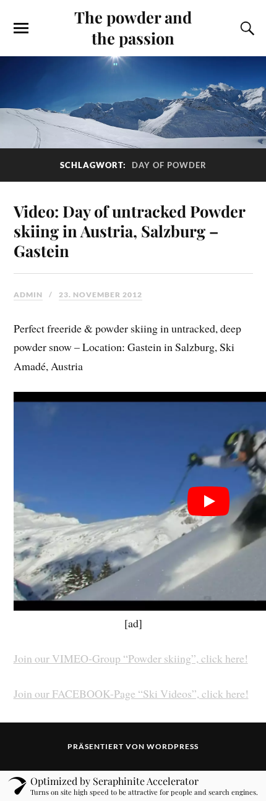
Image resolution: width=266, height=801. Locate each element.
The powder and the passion (133, 27)
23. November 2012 (100, 294)
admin (28, 294)
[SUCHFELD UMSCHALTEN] (245, 28)
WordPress (173, 746)
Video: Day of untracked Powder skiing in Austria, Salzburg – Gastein (129, 230)
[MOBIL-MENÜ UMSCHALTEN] (21, 28)
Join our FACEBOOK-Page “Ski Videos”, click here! (131, 693)
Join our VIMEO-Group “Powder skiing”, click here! (131, 658)
